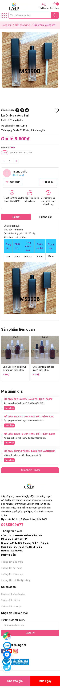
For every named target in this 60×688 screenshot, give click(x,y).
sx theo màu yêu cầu (21, 152)
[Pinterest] (22, 111)
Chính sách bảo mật (11, 606)
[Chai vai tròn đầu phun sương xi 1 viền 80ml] (15, 350)
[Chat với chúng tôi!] (7, 655)
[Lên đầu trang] (51, 672)
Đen (5, 152)
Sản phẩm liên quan (18, 329)
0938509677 (12, 524)
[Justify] (55, 15)
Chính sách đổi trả (10, 600)
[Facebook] (3, 651)
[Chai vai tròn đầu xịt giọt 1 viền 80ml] (45, 350)
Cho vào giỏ (15, 681)
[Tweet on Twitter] (27, 111)
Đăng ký (30, 632)
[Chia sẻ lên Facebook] (17, 111)
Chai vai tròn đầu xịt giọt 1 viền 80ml (43, 368)
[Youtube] (9, 651)
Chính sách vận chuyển (13, 594)
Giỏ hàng (54, 8)
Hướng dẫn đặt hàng (11, 568)
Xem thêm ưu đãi (30, 470)
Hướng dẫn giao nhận (12, 562)
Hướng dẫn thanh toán (12, 574)
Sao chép (9, 408)
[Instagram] (15, 651)
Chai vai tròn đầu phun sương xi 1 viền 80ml (15, 368)
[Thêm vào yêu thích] (56, 110)
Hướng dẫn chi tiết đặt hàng (15, 580)
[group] (30, 60)
